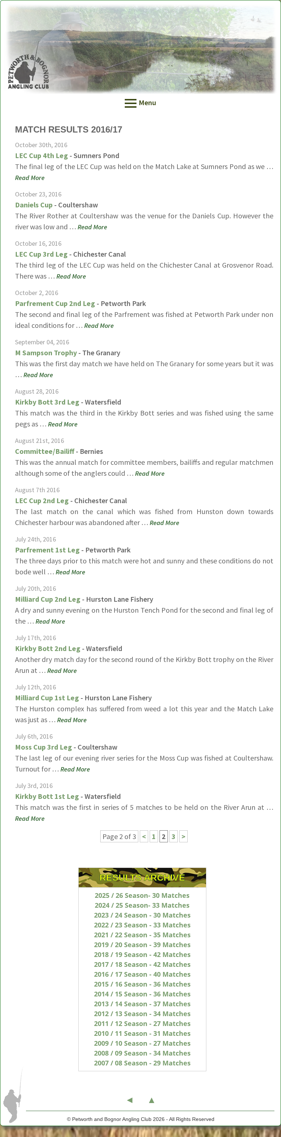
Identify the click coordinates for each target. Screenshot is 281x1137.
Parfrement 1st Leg (47, 549)
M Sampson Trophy (46, 352)
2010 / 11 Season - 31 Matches (142, 1033)
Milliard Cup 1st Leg (47, 697)
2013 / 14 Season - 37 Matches (142, 1003)
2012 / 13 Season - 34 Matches (142, 1013)
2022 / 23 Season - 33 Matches (142, 924)
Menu (147, 102)
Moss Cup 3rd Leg (43, 746)
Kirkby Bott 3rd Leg (47, 401)
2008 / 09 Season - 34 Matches (142, 1053)
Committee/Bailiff (44, 451)
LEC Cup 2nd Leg (42, 500)
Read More (30, 177)
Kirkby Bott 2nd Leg (47, 648)
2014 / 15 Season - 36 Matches (142, 993)
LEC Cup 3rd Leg (41, 254)
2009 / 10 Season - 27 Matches (142, 1043)
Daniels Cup (34, 204)
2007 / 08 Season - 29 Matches (142, 1062)
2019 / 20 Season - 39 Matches (142, 944)
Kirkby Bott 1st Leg (47, 796)
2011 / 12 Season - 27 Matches (142, 1023)
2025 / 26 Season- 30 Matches (142, 895)
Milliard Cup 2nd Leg (47, 599)
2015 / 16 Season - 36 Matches (142, 984)
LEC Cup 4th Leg (41, 155)
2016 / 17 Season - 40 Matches (142, 974)
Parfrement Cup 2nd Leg (55, 303)
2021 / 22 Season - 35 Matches (142, 934)
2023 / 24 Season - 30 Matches (142, 915)
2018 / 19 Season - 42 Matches (142, 954)
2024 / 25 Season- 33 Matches (142, 905)
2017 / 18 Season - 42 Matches (142, 964)
